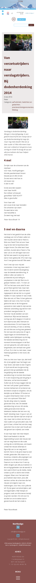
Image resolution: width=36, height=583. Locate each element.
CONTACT (21, 19)
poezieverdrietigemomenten (23, 107)
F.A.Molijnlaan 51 (18, 559)
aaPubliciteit (16, 102)
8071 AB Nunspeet (18, 562)
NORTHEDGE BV (18, 556)
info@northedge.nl (29, 13)
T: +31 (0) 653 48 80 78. (18, 564)
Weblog (15, 110)
